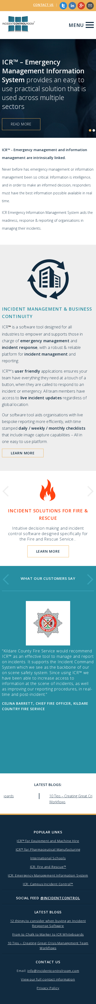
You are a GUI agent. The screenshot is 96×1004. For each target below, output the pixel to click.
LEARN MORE (23, 453)
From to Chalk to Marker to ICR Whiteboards (48, 934)
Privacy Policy (48, 988)
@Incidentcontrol (60, 898)
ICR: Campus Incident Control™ (48, 884)
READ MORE (21, 124)
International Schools (48, 858)
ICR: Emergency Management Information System (48, 875)
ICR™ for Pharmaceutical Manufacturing (48, 849)
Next (90, 491)
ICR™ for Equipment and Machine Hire (48, 841)
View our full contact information (48, 979)
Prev (6, 491)
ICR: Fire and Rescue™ (48, 866)
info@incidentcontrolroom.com (53, 970)
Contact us (43, 5)
